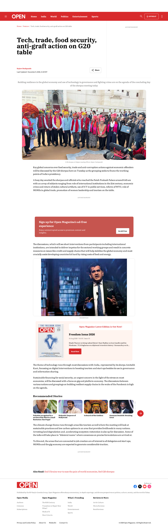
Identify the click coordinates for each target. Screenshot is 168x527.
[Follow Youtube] (144, 486)
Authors (20, 502)
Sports (95, 16)
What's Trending (76, 497)
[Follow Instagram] (149, 486)
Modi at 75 (46, 511)
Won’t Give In (47, 515)
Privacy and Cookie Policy (26, 522)
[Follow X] (140, 486)
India (43, 16)
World (53, 16)
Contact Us (63, 522)
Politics (64, 16)
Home (34, 16)
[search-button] (141, 16)
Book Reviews (98, 509)
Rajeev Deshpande (24, 68)
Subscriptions (22, 509)
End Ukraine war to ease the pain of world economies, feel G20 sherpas (79, 471)
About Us (42, 522)
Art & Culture (98, 502)
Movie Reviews (98, 506)
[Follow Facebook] (135, 486)
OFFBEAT (152, 16)
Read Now (75, 351)
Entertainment (79, 16)
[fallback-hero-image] (45, 406)
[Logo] (18, 16)
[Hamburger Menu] (5, 16)
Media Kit (52, 522)
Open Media (22, 497)
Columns (20, 506)
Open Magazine (49, 497)
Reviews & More (101, 497)
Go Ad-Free (122, 231)
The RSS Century (48, 502)
